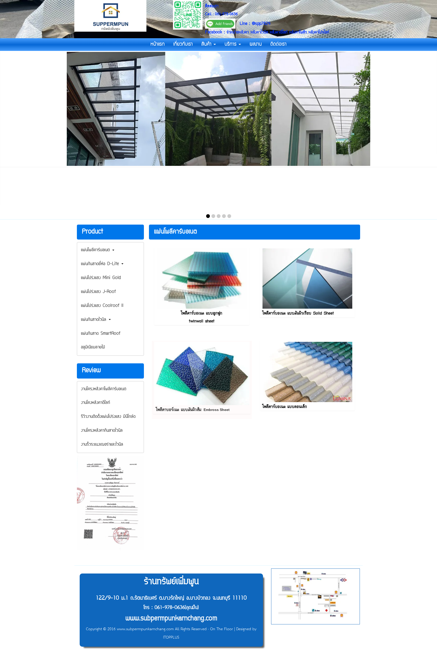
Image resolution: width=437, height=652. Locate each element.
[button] (208, 216)
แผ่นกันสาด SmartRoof (100, 333)
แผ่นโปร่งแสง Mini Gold (101, 278)
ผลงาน (256, 45)
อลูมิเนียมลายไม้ (93, 347)
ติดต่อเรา (278, 45)
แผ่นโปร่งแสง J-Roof (98, 292)
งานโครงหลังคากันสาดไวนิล (102, 430)
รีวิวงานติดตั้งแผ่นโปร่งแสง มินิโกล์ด (108, 416)
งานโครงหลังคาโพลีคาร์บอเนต (103, 389)
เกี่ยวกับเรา (183, 45)
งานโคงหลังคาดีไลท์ (95, 403)
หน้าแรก (157, 45)
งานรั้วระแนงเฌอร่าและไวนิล (102, 444)
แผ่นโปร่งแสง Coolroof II (102, 306)
